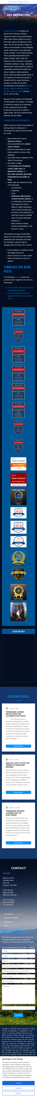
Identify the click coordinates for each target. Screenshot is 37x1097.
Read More (18, 746)
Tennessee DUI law (11, 31)
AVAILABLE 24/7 (18, 2)
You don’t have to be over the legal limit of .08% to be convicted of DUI (20, 296)
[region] (18, 1076)
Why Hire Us (8, 922)
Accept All (18, 1083)
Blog (5, 925)
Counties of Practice (11, 918)
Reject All (18, 1093)
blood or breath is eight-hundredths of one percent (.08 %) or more (18, 88)
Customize (18, 1088)
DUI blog (17, 277)
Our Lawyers (8, 914)
